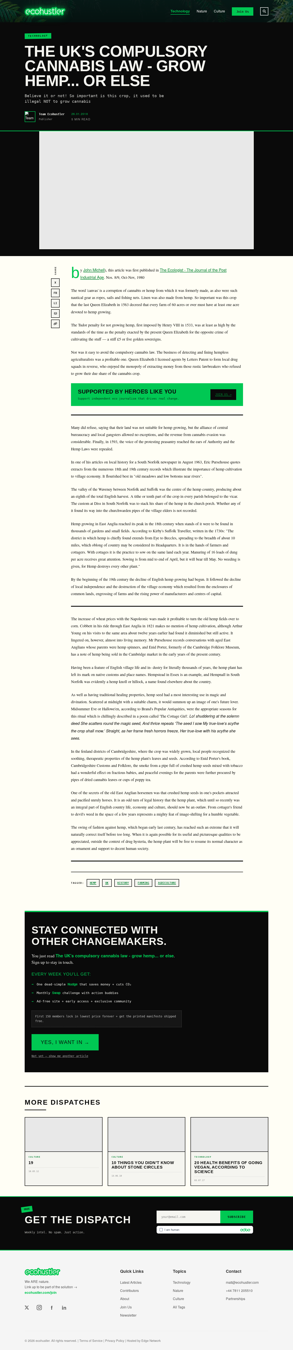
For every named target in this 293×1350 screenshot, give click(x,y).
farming (143, 882)
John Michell (94, 270)
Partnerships (235, 1298)
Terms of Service (91, 1340)
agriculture (167, 882)
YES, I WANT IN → (65, 1042)
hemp (93, 882)
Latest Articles (131, 1282)
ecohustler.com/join (41, 1292)
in (64, 1307)
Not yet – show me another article (60, 1056)
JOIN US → (223, 394)
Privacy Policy (114, 1340)
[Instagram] (39, 1307)
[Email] (55, 313)
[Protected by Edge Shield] (244, 1229)
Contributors (129, 1290)
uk (107, 882)
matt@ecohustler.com (242, 1282)
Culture (219, 11)
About (124, 1298)
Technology (180, 11)
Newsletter (128, 1315)
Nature (202, 11)
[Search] (264, 11)
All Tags (179, 1307)
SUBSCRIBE (237, 1217)
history (123, 882)
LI (55, 303)
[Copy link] (55, 324)
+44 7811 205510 (239, 1290)
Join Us (242, 11)
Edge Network (151, 1340)
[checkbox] (205, 1230)
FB (55, 292)
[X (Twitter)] (26, 1307)
